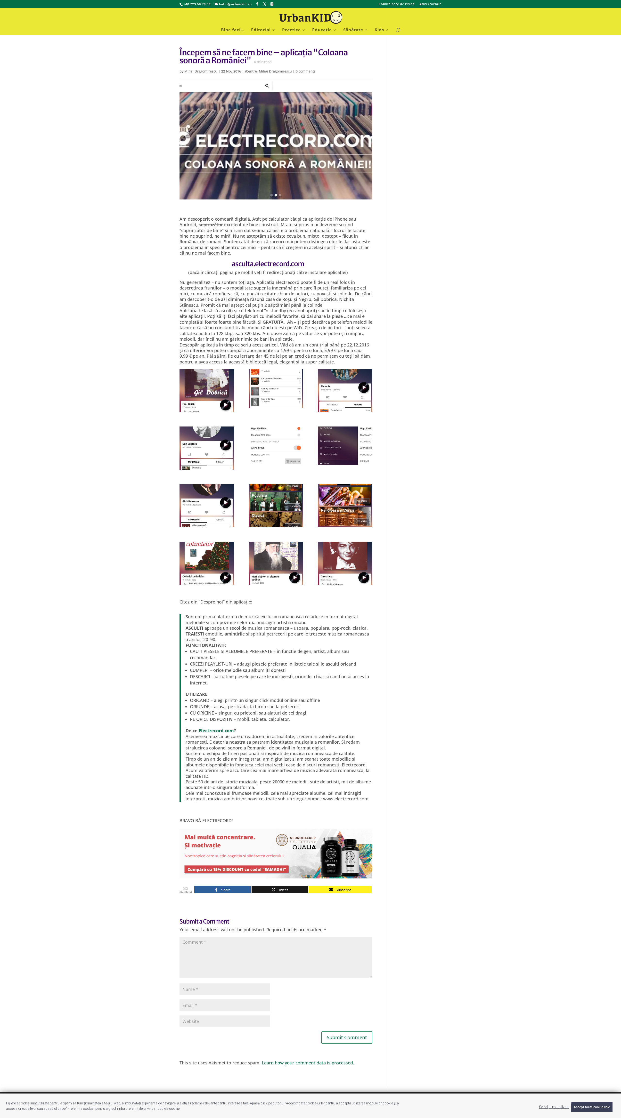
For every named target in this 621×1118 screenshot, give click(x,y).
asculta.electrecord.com (268, 263)
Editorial (261, 30)
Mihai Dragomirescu (200, 71)
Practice (291, 30)
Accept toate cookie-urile (592, 1107)
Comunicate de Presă (397, 4)
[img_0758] (276, 445)
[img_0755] (276, 388)
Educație (322, 30)
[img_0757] (207, 448)
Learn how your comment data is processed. (308, 1063)
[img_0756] (345, 390)
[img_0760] (207, 505)
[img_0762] (345, 505)
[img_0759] (345, 445)
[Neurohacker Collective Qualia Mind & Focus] (276, 875)
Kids (379, 30)
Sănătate (353, 30)
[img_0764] (276, 563)
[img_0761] (276, 505)
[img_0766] (345, 563)
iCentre (251, 71)
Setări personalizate (554, 1107)
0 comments (306, 71)
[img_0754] (207, 390)
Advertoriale (430, 4)
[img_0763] (207, 563)
